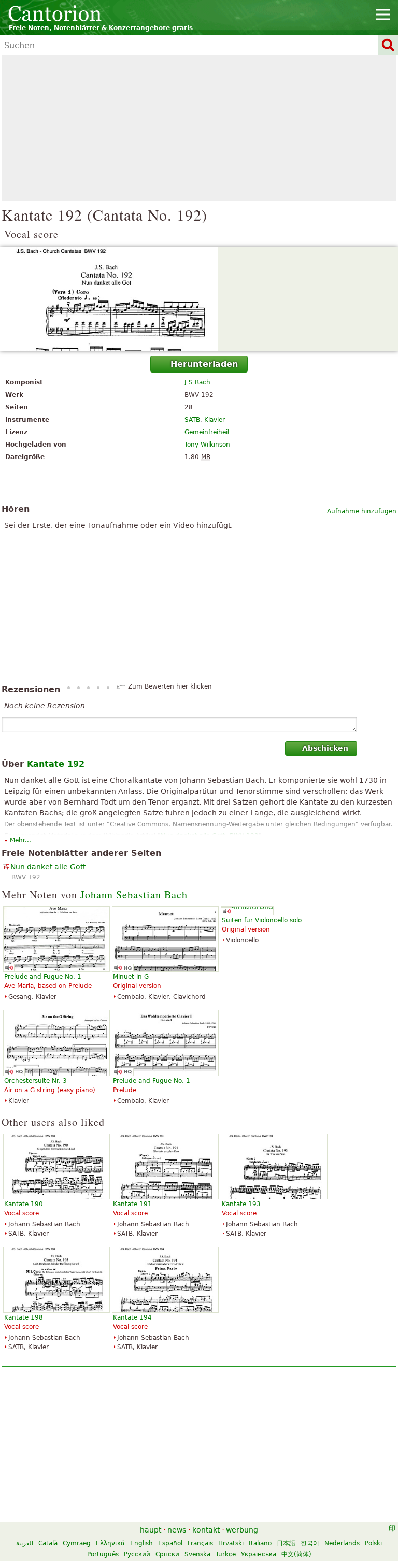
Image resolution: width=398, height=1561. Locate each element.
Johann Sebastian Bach (134, 894)
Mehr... (20, 840)
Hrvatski (231, 1543)
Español (170, 1543)
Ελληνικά (110, 1543)
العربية (24, 1543)
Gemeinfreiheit (207, 432)
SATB (192, 419)
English (141, 1543)
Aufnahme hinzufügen (361, 511)
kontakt (206, 1530)
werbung (242, 1530)
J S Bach (197, 382)
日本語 (286, 1543)
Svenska (197, 1554)
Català (48, 1543)
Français (200, 1543)
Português (103, 1554)
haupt (150, 1530)
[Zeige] (199, 299)
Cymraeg (77, 1543)
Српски (167, 1554)
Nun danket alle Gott (48, 867)
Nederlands (342, 1543)
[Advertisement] (199, 128)
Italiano (260, 1543)
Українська (258, 1554)
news (176, 1530)
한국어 (310, 1543)
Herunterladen (204, 364)
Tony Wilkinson (207, 444)
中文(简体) (296, 1554)
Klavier (214, 419)
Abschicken (325, 748)
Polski (373, 1543)
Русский (137, 1554)
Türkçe (226, 1554)
